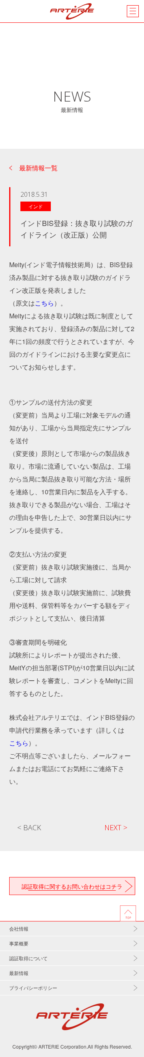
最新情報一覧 (38, 168)
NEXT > (115, 827)
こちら (44, 303)
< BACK (29, 827)
